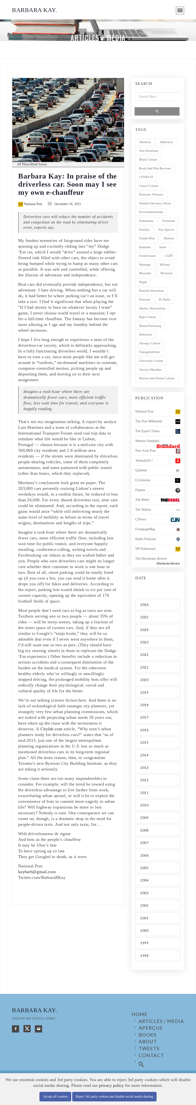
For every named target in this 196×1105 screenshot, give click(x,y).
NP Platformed (145, 549)
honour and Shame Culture (157, 378)
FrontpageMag (145, 529)
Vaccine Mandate (150, 369)
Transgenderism (149, 352)
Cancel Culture (149, 186)
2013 (144, 767)
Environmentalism (151, 212)
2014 (144, 755)
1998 (144, 955)
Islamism (145, 247)
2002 (144, 905)
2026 (144, 604)
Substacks (145, 334)
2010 (144, 805)
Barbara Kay (34, 10)
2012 (144, 780)
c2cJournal (142, 480)
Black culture (148, 159)
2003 (144, 893)
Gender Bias (147, 238)
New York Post (145, 450)
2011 (144, 792)
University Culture (151, 361)
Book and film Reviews (155, 168)
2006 (144, 855)
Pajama (140, 490)
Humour (169, 238)
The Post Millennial (148, 421)
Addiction (166, 142)
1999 (144, 943)
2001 (144, 918)
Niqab (143, 282)
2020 (144, 679)
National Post (32, 204)
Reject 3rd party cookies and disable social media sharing (114, 1096)
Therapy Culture (149, 343)
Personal (144, 299)
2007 (144, 842)
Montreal (166, 273)
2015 (144, 742)
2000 (144, 930)
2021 (144, 667)
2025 (144, 617)
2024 (144, 629)
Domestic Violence (151, 194)
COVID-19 (146, 177)
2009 (144, 817)
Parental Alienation (151, 290)
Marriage (145, 264)
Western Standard (147, 441)
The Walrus (143, 509)
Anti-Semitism (148, 150)
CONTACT (151, 1055)
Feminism (168, 221)
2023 (144, 642)
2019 (144, 692)
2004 (144, 880)
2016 (144, 730)
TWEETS (149, 1048)
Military (165, 264)
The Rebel (142, 500)
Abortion (145, 142)
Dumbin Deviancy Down (155, 203)
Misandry (145, 273)
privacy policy (111, 1085)
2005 (144, 868)
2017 (144, 717)
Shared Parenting (150, 326)
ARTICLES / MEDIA (161, 1021)
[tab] (158, 604)
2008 (144, 830)
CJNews (140, 519)
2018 (144, 705)
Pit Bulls (164, 299)
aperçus (150, 1028)
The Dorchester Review (151, 558)
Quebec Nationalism (152, 308)
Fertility (144, 229)
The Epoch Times (147, 431)
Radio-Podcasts (145, 539)
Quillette (141, 470)
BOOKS (148, 1035)
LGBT (169, 255)
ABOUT (148, 1041)
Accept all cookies (55, 1096)
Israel (162, 247)
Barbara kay (34, 1010)
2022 (144, 654)
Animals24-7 (144, 460)
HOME (139, 1014)
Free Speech (166, 229)
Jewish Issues (147, 255)
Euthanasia (146, 221)
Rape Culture (147, 317)
